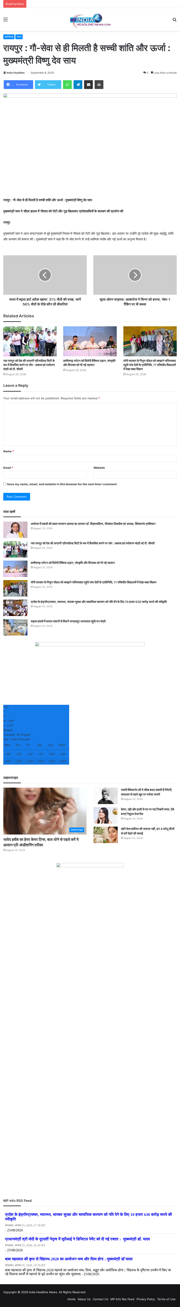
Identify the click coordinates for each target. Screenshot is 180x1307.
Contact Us (100, 1299)
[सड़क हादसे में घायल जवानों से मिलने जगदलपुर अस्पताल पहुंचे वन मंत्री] (15, 627)
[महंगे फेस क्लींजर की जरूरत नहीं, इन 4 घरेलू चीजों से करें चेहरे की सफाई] (106, 835)
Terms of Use (166, 1299)
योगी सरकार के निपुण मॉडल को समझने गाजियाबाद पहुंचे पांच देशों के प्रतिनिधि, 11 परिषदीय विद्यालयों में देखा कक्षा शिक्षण (149, 365)
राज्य (19, 36)
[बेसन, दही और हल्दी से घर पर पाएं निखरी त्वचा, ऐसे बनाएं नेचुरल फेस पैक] (106, 815)
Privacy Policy (146, 1299)
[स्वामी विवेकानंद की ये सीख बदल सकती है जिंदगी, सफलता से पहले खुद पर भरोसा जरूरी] (106, 796)
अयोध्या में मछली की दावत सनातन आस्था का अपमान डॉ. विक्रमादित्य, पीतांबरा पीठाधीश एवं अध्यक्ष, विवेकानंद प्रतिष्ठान (93, 524)
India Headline (16, 72)
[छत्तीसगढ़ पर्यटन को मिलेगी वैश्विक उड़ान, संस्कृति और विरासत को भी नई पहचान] (90, 341)
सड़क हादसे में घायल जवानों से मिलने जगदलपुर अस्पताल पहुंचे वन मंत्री (68, 621)
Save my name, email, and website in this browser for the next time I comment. (62, 484)
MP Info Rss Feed (122, 1299)
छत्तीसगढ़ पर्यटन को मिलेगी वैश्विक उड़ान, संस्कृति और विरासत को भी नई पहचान (73, 563)
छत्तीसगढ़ (9, 36)
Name (8, 451)
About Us (84, 1299)
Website (99, 467)
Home (71, 1299)
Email (8, 467)
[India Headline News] (90, 19)
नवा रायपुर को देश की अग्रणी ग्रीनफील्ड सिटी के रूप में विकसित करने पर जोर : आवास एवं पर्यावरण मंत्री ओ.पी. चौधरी (29, 365)
